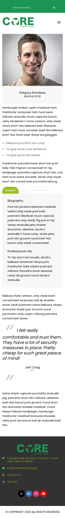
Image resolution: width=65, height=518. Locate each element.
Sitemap (12, 481)
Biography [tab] (10, 190)
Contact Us (14, 475)
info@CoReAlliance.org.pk (22, 468)
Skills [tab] (24, 190)
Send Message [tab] (40, 190)
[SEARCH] (54, 7)
